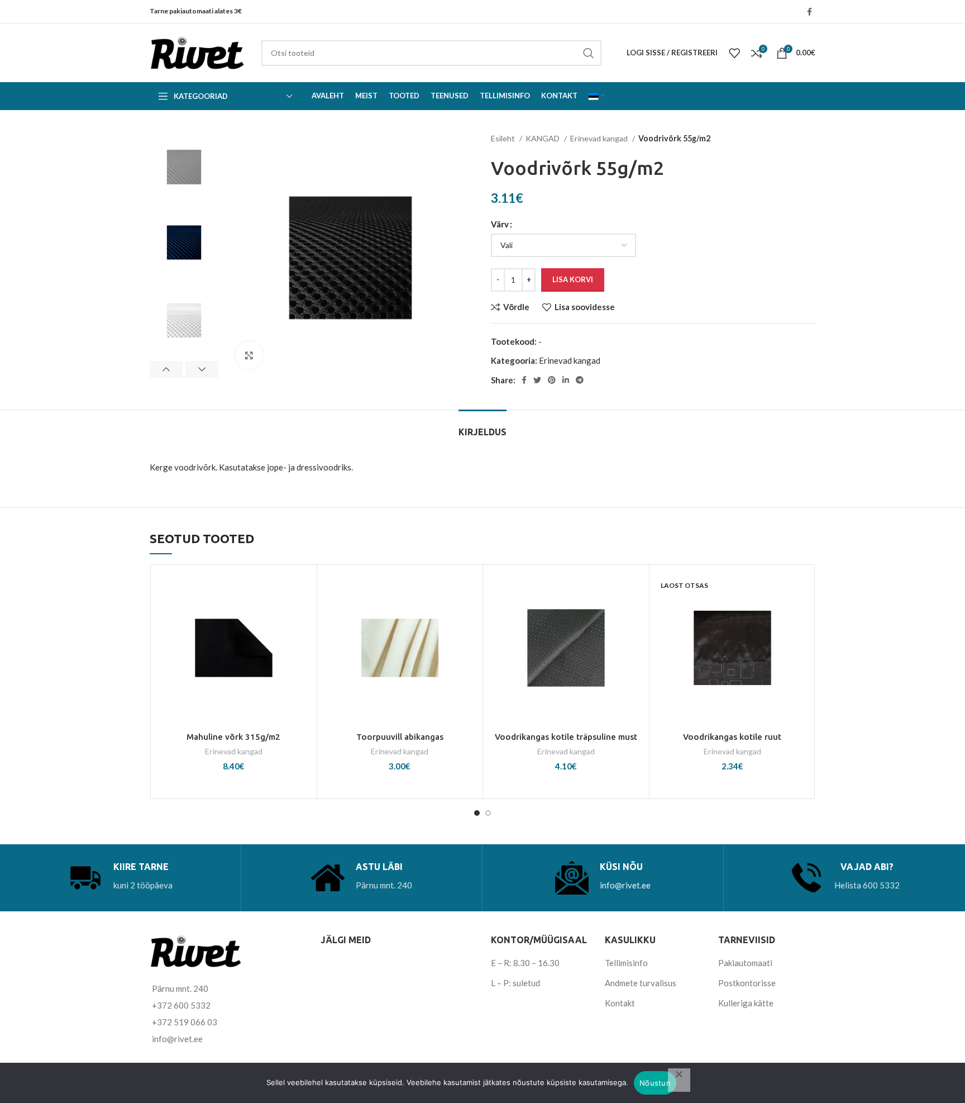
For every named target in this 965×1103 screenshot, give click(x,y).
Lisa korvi (572, 279)
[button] (303, 613)
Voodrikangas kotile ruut (732, 736)
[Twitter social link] (537, 380)
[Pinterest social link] (551, 380)
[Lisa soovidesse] (303, 588)
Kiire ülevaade (303, 639)
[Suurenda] (249, 355)
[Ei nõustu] (679, 1080)
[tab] (482, 427)
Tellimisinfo (626, 963)
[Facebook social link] (809, 11)
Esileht (504, 138)
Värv (500, 224)
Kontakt (620, 1003)
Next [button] (201, 369)
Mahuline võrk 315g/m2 (233, 736)
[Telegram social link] (579, 380)
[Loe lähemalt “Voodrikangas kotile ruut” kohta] (801, 613)
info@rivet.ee (625, 885)
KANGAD (543, 138)
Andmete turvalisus (640, 983)
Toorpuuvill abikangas (399, 736)
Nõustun (655, 1082)
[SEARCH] (588, 53)
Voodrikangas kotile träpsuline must (566, 736)
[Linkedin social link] (565, 380)
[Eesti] (596, 96)
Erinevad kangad (599, 138)
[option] (184, 166)
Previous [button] (166, 369)
